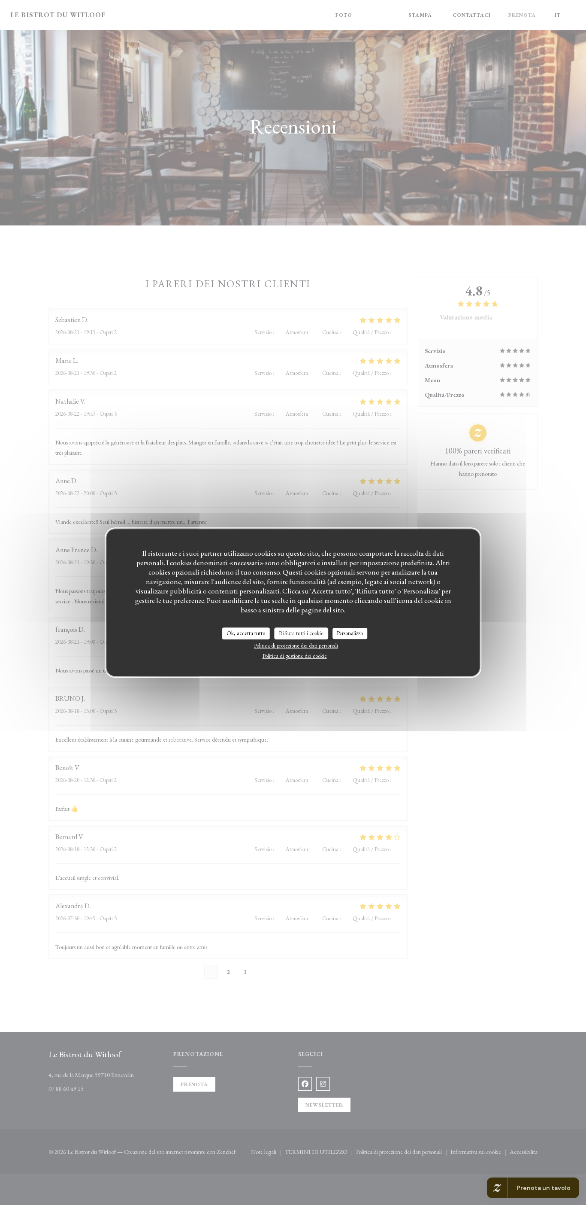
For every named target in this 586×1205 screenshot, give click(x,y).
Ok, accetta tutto (246, 633)
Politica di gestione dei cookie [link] (295, 656)
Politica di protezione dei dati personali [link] (296, 645)
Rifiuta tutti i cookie (301, 633)
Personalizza (350, 633)
